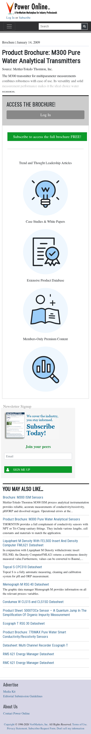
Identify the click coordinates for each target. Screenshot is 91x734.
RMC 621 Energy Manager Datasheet (28, 663)
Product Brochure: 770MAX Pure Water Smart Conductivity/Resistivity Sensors (34, 634)
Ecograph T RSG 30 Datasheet (24, 623)
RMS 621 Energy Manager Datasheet (28, 654)
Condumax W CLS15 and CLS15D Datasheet (33, 602)
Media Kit (9, 691)
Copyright (9, 724)
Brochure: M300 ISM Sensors (23, 497)
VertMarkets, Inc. (39, 724)
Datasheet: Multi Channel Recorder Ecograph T (35, 645)
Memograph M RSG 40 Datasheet (26, 584)
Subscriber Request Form (41, 728)
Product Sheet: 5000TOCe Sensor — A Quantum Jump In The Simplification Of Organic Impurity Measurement (45, 612)
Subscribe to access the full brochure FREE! (47, 136)
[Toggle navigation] (9, 26)
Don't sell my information (70, 728)
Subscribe (24, 17)
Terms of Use (79, 724)
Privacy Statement (17, 728)
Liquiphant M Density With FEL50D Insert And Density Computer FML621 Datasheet (40, 543)
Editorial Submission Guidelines (23, 696)
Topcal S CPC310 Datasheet (22, 567)
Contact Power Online (16, 713)
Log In (10, 17)
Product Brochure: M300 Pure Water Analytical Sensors (41, 519)
